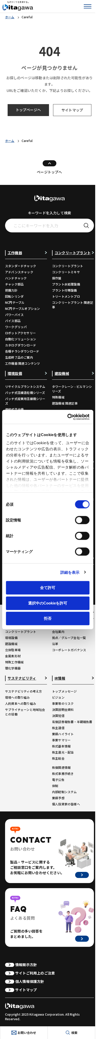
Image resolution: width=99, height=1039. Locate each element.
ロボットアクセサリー (20, 333)
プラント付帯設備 (64, 290)
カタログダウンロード (20, 345)
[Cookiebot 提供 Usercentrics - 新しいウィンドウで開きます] (67, 416)
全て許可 (47, 587)
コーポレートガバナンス (69, 650)
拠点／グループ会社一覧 (69, 637)
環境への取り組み (17, 697)
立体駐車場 (13, 650)
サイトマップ (72, 110)
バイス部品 (13, 320)
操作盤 (56, 278)
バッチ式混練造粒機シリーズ (25, 392)
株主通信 (58, 728)
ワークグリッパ (16, 327)
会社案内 (58, 631)
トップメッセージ (64, 691)
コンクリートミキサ (66, 272)
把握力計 (11, 290)
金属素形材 (13, 656)
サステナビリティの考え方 (23, 691)
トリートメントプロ (66, 296)
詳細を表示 (70, 572)
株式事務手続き (63, 773)
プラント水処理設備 (66, 284)
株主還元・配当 (63, 752)
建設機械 (11, 644)
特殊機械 (58, 397)
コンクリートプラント (67, 266)
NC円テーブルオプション (22, 308)
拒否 (48, 618)
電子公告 (58, 779)
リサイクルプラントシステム (25, 386)
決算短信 (58, 715)
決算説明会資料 (63, 709)
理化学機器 (13, 668)
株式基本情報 (61, 746)
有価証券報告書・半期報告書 (72, 722)
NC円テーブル (14, 302)
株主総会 (58, 758)
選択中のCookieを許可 (47, 603)
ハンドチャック (16, 278)
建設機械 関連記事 (65, 403)
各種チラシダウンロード (22, 351)
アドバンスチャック (19, 272)
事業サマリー (61, 740)
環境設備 (11, 637)
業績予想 (58, 798)
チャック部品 (14, 284)
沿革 (55, 644)
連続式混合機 (14, 409)
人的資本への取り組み (20, 703)
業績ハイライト (63, 734)
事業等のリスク (63, 703)
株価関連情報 (61, 767)
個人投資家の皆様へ (66, 804)
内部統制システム (64, 792)
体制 (55, 786)
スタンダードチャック (20, 266)
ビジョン (58, 697)
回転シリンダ (14, 296)
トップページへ (28, 109)
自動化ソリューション (20, 339)
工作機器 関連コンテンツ (22, 363)
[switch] (82, 520)
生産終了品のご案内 (19, 357)
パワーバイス (14, 314)
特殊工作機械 (14, 662)
